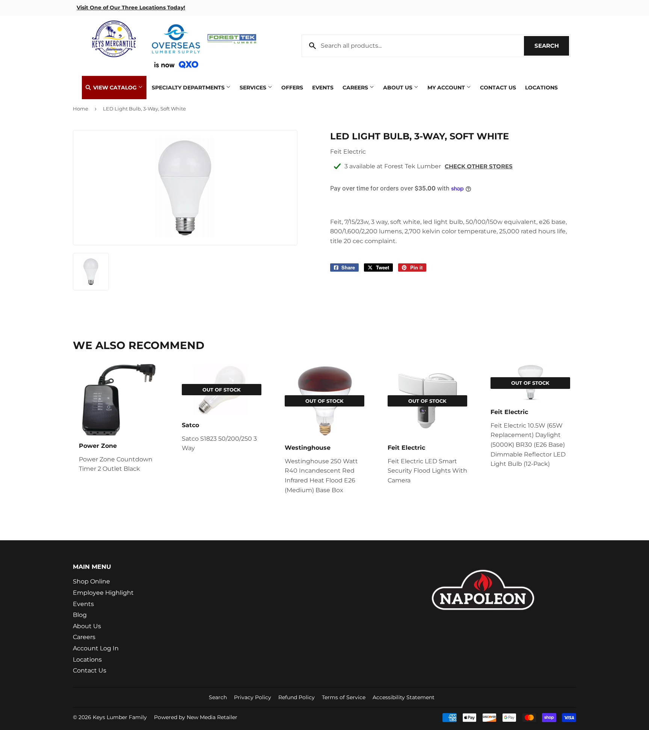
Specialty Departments (189, 88)
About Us (398, 88)
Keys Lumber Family (120, 717)
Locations (541, 88)
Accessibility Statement (404, 697)
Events (323, 88)
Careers (356, 88)
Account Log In (96, 648)
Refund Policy (296, 697)
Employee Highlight (103, 592)
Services (254, 88)
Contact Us (498, 88)
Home (80, 109)
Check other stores (479, 166)
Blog (80, 614)
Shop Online (91, 581)
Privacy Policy (252, 697)
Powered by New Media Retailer (195, 717)
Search (551, 45)
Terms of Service (343, 697)
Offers (292, 88)
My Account (446, 88)
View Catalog (115, 88)
